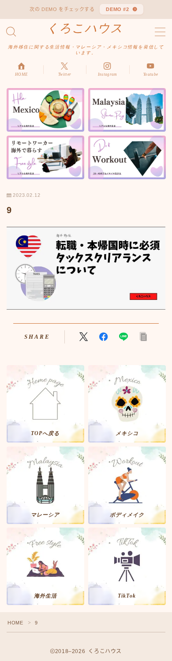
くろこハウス (84, 28)
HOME (15, 622)
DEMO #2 (117, 9)
